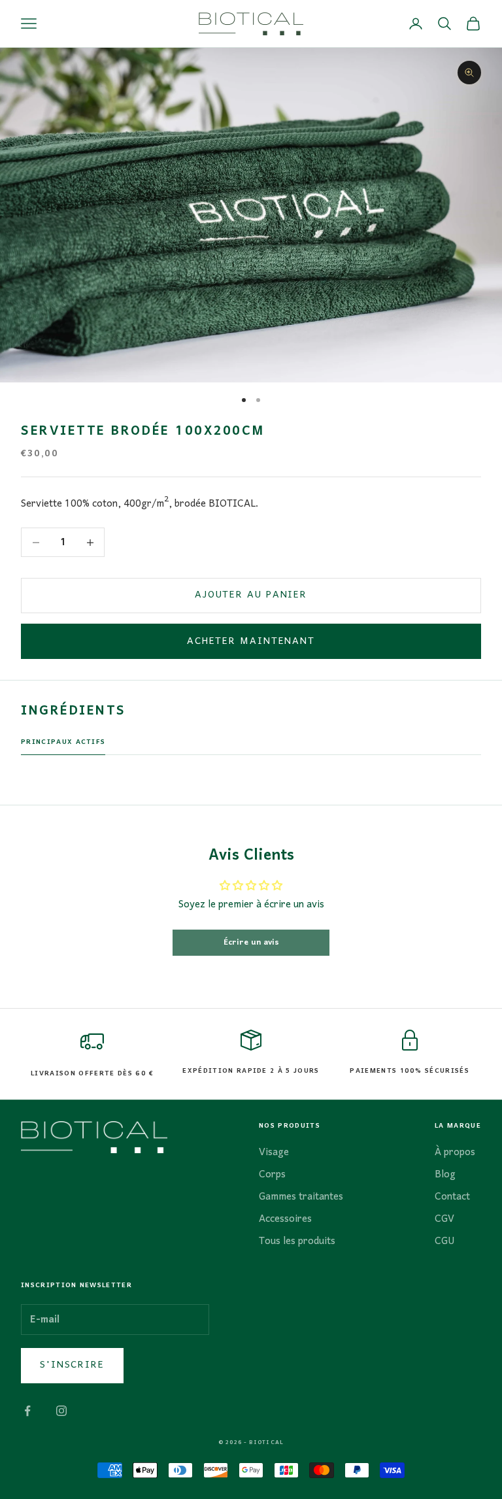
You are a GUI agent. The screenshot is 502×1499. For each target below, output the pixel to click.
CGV (444, 1219)
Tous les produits (297, 1241)
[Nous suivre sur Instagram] (61, 1410)
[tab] (63, 745)
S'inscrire (72, 1365)
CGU (445, 1241)
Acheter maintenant (251, 641)
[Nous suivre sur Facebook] (27, 1410)
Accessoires (285, 1219)
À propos (455, 1152)
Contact (452, 1197)
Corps (272, 1175)
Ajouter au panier (251, 594)
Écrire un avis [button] (251, 942)
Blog (445, 1175)
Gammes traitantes (301, 1197)
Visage (274, 1152)
